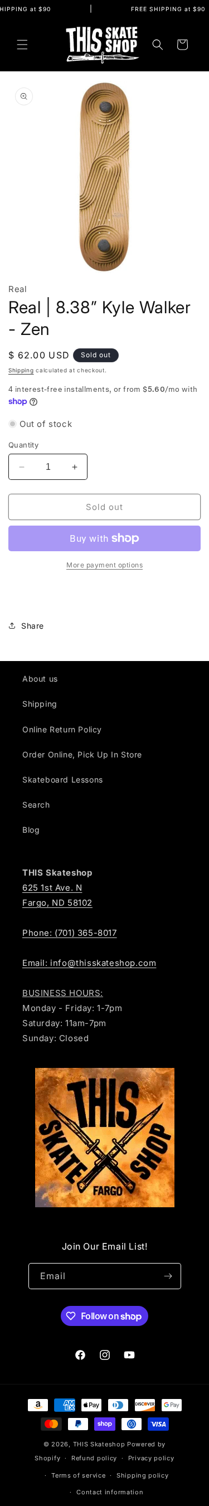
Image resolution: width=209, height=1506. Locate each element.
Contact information (109, 1492)
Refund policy (94, 1458)
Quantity (23, 444)
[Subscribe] (168, 1276)
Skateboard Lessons (62, 779)
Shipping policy (142, 1475)
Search (36, 804)
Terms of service (78, 1475)
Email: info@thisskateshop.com (89, 963)
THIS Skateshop (99, 1444)
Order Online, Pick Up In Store (82, 754)
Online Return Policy (62, 729)
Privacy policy (151, 1458)
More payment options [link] (104, 565)
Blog (31, 829)
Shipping (21, 370)
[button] (22, 44)
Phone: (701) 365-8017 (69, 932)
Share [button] (32, 625)
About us (40, 678)
